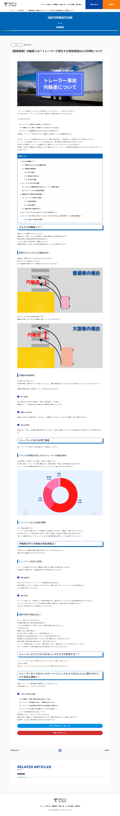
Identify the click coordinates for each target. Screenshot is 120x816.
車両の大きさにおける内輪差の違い (34, 165)
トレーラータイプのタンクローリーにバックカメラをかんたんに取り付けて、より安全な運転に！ (51, 216)
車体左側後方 (30, 201)
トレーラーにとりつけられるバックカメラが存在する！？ (38, 212)
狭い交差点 (29, 172)
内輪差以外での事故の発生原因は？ (32, 194)
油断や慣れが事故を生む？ (31, 209)
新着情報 (21, 10)
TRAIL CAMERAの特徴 (33, 219)
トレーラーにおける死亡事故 (30, 183)
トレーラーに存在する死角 (31, 198)
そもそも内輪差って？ (27, 161)
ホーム (43, 4)
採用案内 (111, 4)
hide (24, 156)
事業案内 (56, 4)
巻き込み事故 (30, 179)
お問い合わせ (94, 4)
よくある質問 (71, 4)
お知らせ (49, 4)
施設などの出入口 (31, 176)
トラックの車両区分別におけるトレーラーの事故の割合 (40, 187)
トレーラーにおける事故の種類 (33, 190)
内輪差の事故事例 (29, 169)
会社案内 (78, 4)
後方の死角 (29, 205)
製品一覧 (62, 4)
